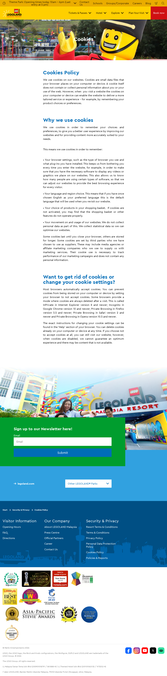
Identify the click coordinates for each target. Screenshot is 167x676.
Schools (97, 3)
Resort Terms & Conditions (102, 526)
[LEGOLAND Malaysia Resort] (128, 650)
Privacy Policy (94, 538)
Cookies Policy (41, 510)
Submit (62, 453)
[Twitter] (153, 650)
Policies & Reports (97, 558)
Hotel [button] (99, 12)
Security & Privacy (21, 510)
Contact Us (51, 549)
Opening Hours (12, 526)
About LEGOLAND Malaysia (60, 526)
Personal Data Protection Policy (101, 545)
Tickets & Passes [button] (77, 12)
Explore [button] (115, 12)
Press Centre (51, 532)
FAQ (5, 532)
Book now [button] (159, 12)
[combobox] (88, 484)
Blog (148, 3)
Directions (9, 538)
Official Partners (53, 538)
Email (17, 435)
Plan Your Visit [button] (136, 12)
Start (5, 510)
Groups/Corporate (117, 3)
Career (48, 543)
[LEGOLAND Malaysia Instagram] (136, 650)
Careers (137, 3)
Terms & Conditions (97, 532)
